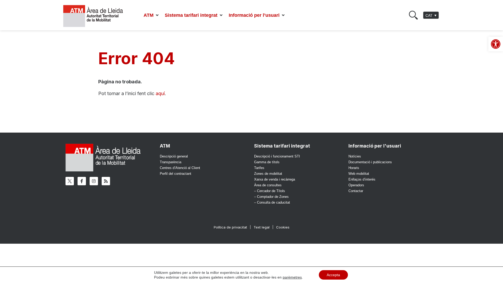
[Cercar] (413, 15)
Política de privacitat (230, 227)
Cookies (282, 227)
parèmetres (292, 277)
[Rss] (106, 181)
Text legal (262, 227)
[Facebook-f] (82, 181)
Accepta (333, 275)
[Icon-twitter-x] (69, 181)
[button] (151, 15)
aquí (160, 93)
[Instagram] (94, 181)
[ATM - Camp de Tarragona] (96, 16)
